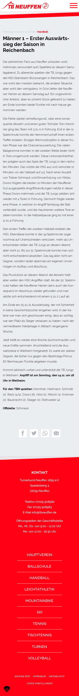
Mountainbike (39, 601)
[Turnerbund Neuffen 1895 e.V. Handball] (24, 5)
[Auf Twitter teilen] (34, 433)
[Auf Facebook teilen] (23, 433)
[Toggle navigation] (73, 5)
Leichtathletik (39, 589)
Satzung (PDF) (22, 676)
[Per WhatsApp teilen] (45, 433)
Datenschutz (56, 676)
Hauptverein (39, 555)
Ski (39, 612)
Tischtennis (39, 635)
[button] (7, 689)
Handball (39, 578)
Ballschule (39, 566)
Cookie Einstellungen (39, 683)
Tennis (39, 623)
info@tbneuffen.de (44, 512)
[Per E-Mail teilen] (56, 433)
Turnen (39, 646)
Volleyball (39, 658)
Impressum (39, 676)
